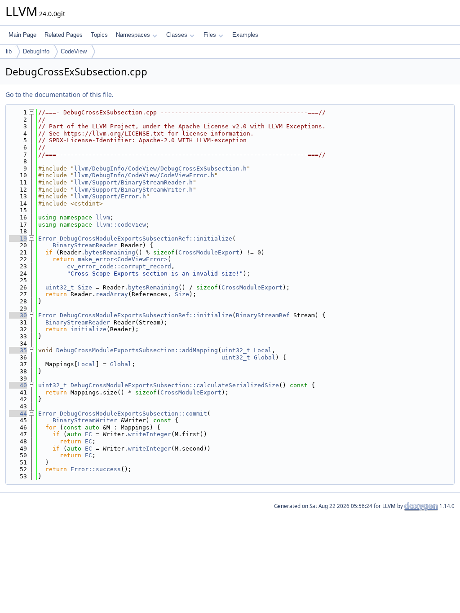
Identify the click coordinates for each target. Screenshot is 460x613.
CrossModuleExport (208, 252)
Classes (176, 34)
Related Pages (63, 34)
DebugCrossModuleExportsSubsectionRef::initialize (146, 238)
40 (18, 385)
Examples (245, 34)
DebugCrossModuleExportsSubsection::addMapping (137, 350)
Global (264, 357)
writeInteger (149, 434)
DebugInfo (36, 51)
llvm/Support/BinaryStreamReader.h (133, 182)
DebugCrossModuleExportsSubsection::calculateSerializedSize (175, 385)
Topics (99, 34)
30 (18, 315)
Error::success (96, 469)
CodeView (74, 51)
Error (47, 238)
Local (263, 350)
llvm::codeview (121, 224)
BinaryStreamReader (85, 245)
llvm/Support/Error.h (110, 196)
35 (18, 350)
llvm (103, 217)
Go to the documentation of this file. (59, 94)
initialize (88, 329)
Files (209, 34)
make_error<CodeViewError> (123, 259)
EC (88, 434)
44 (18, 413)
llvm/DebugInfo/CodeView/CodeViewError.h (144, 175)
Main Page (22, 34)
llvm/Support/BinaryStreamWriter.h (133, 189)
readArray (112, 294)
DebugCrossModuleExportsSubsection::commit (133, 413)
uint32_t (59, 287)
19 (18, 238)
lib (9, 51)
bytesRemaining (110, 252)
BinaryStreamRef (263, 315)
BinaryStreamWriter (85, 420)
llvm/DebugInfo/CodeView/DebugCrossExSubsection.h (160, 168)
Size (85, 287)
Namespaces (133, 34)
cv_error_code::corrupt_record (119, 266)
